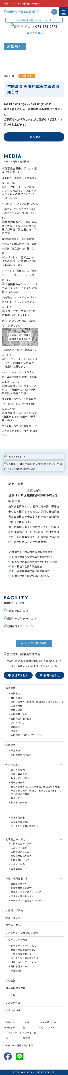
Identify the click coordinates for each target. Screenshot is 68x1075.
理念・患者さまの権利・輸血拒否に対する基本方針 (37, 701)
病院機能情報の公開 (21, 754)
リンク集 (10, 995)
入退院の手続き (19, 847)
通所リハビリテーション (23, 962)
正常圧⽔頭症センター (22, 821)
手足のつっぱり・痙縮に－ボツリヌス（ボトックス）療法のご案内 (36, 792)
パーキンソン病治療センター (26, 825)
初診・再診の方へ (20, 774)
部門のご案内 (12, 925)
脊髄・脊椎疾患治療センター (26, 949)
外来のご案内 (18, 769)
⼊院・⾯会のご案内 (21, 843)
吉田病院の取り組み (21, 718)
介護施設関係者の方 (21, 887)
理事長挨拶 (16, 705)
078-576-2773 (46, 26)
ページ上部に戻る (36, 643)
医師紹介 (15, 726)
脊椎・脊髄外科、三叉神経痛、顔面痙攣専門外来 (36, 786)
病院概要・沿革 (19, 714)
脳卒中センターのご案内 (23, 945)
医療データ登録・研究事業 (19, 1045)
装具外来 (15, 798)
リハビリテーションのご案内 (21, 932)
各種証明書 (16, 868)
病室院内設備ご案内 (21, 855)
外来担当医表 (18, 782)
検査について (12, 918)
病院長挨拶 (16, 710)
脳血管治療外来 (19, 802)
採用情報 (10, 980)
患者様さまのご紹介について (26, 892)
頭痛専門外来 (18, 817)
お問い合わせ (52, 675)
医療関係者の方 (19, 883)
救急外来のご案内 (20, 778)
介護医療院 (16, 970)
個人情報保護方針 (15, 988)
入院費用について (20, 860)
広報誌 (14, 730)
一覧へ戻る (34, 137)
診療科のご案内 (14, 910)
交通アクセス (20, 675)
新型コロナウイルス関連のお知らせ (22, 3)
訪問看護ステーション (22, 966)
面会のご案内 (18, 864)
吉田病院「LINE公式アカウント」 (28, 735)
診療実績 (15, 750)
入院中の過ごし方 (20, 851)
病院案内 (15, 693)
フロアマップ (18, 722)
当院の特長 (16, 697)
